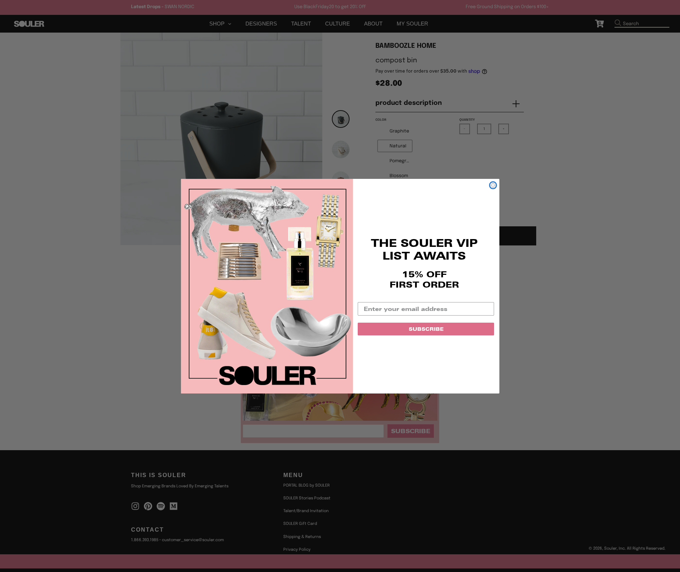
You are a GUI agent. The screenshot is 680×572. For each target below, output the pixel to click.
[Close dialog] (493, 185)
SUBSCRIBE (426, 329)
